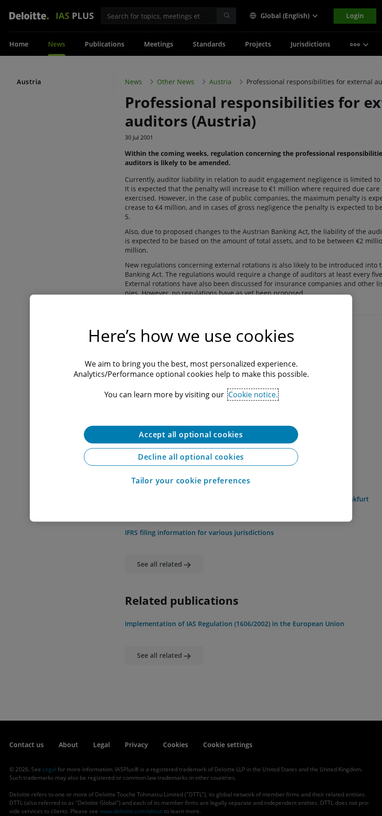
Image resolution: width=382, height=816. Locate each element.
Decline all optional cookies (191, 457)
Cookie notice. (253, 394)
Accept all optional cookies (191, 434)
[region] (191, 408)
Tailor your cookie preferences (191, 480)
